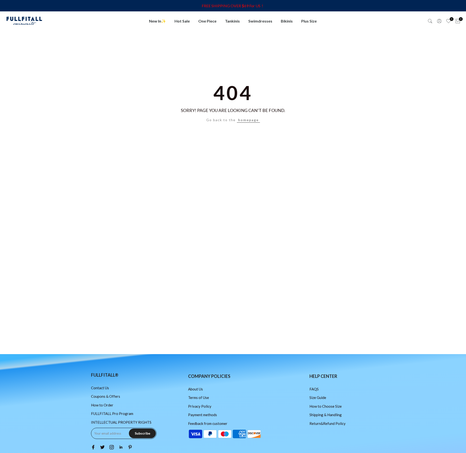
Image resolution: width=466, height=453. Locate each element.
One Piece (207, 21)
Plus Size (309, 21)
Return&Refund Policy (327, 423)
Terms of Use (198, 397)
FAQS (314, 389)
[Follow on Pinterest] (130, 447)
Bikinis (287, 21)
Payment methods (202, 415)
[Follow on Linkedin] (121, 447)
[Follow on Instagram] (111, 447)
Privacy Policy (199, 406)
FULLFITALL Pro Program (112, 413)
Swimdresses (260, 21)
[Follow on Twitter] (102, 447)
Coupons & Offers (105, 396)
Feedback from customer (207, 423)
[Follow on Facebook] (93, 447)
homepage (248, 120)
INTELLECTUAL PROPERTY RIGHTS (121, 422)
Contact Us (100, 388)
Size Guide (317, 397)
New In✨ (157, 21)
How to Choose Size (325, 406)
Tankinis (232, 21)
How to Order (102, 405)
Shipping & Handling (325, 415)
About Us (195, 389)
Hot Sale (182, 21)
